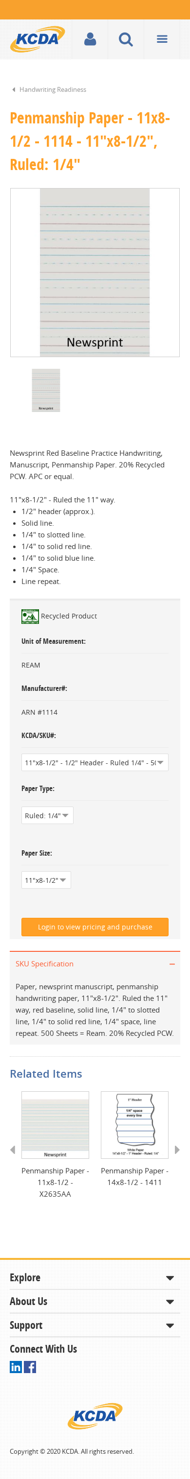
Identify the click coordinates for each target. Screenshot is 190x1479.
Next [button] (174, 1159)
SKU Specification (45, 963)
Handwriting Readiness (52, 89)
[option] (95, 272)
